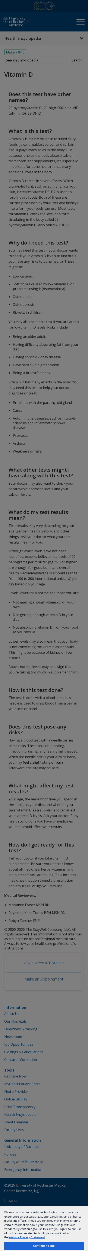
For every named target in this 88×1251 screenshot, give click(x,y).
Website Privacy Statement (27, 1237)
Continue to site (44, 1246)
